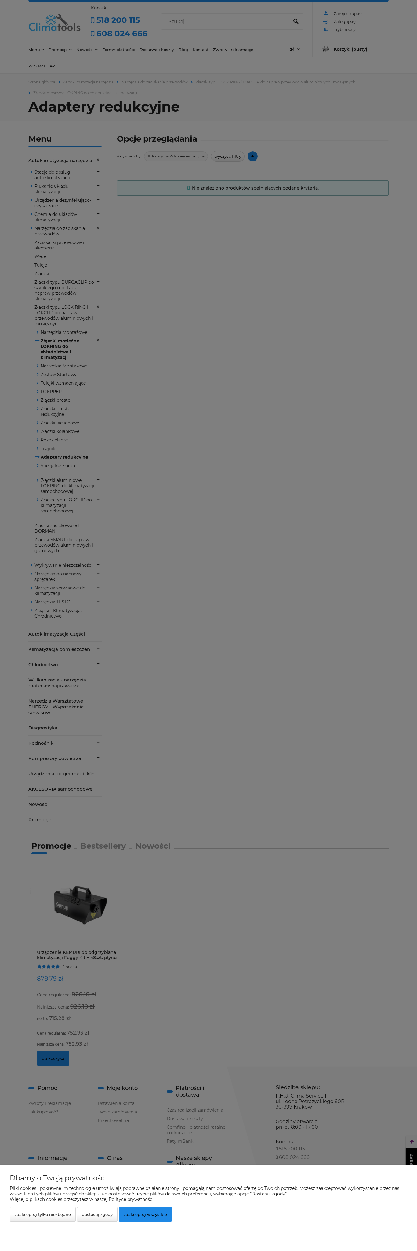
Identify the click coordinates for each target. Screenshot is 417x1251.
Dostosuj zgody (97, 1214)
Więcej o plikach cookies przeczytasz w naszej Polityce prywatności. (82, 1199)
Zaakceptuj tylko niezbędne (43, 1214)
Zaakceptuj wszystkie (145, 1214)
